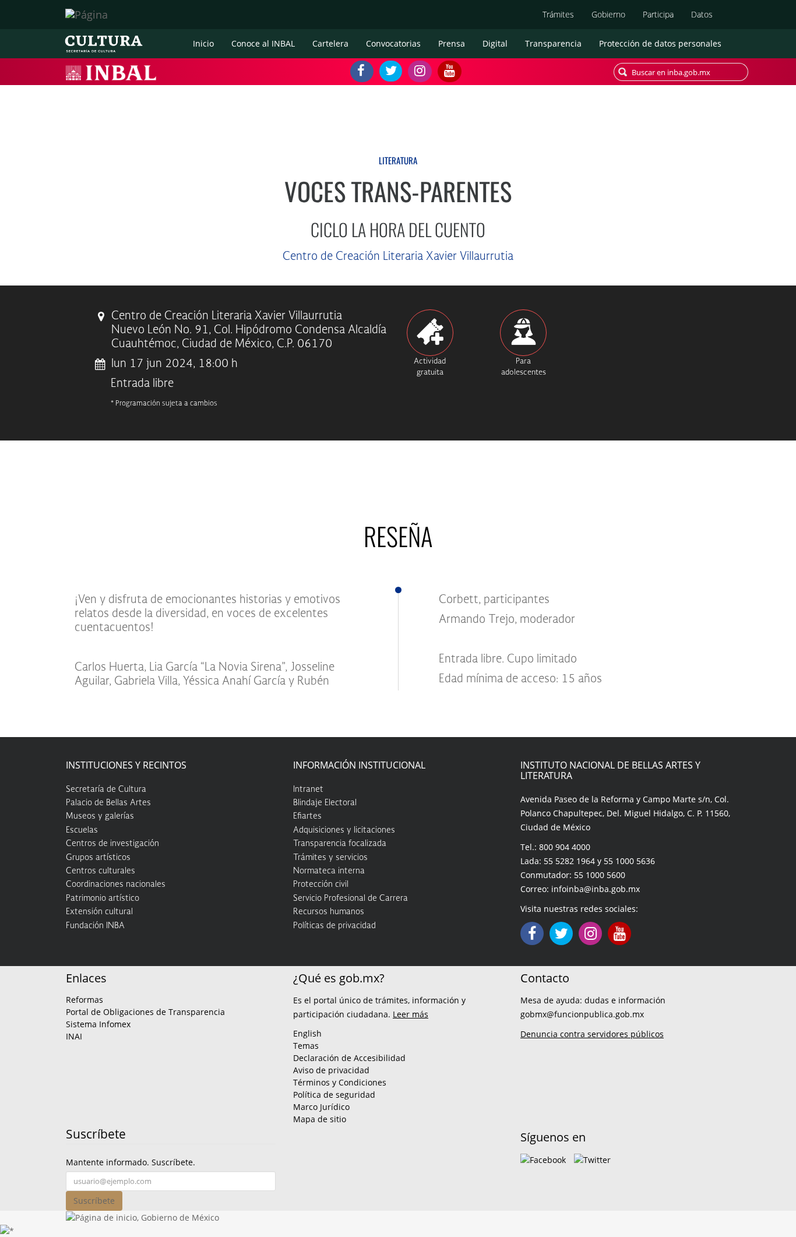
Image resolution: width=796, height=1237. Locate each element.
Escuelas (82, 830)
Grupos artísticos (98, 858)
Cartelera (330, 43)
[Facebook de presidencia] (543, 1158)
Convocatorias (393, 43)
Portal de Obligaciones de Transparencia (145, 1011)
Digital (495, 43)
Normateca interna (329, 871)
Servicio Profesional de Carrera (350, 898)
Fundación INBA (95, 926)
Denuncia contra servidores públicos (592, 1033)
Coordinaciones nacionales (115, 884)
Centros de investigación (112, 844)
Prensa (451, 43)
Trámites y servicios (330, 858)
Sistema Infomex (98, 1024)
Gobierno (608, 14)
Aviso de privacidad (331, 1070)
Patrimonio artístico (102, 898)
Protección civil (320, 884)
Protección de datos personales (660, 43)
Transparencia (553, 43)
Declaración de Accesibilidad (349, 1057)
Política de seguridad (334, 1094)
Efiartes (307, 816)
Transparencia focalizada (339, 844)
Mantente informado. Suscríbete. (130, 1162)
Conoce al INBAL (263, 43)
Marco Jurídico (321, 1106)
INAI (74, 1036)
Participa (658, 14)
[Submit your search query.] (623, 72)
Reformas (84, 999)
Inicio (203, 43)
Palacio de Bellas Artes (108, 803)
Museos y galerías (100, 816)
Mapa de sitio (319, 1119)
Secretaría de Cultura (106, 789)
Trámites (558, 14)
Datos (702, 14)
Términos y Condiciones (339, 1082)
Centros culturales (100, 871)
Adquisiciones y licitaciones (344, 830)
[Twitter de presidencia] (592, 1158)
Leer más (410, 1014)
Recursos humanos (328, 912)
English (307, 1033)
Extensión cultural (99, 912)
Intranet (308, 789)
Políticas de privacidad (334, 926)
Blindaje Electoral (325, 803)
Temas (306, 1045)
